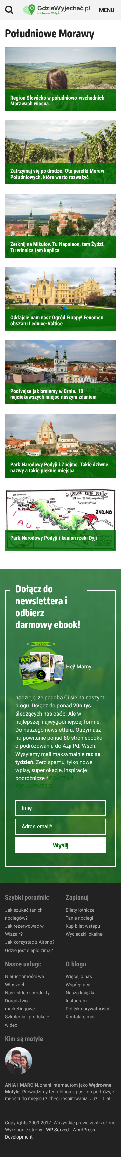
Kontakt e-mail (81, 1017)
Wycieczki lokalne (84, 934)
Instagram (76, 1001)
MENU (107, 9)
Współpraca (78, 985)
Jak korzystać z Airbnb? (29, 942)
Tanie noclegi (79, 918)
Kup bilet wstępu (83, 926)
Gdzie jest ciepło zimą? (29, 950)
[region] (60, 1099)
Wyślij (60, 845)
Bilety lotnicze (80, 910)
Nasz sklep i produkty (27, 993)
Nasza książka (81, 993)
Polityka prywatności (87, 1009)
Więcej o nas (79, 976)
